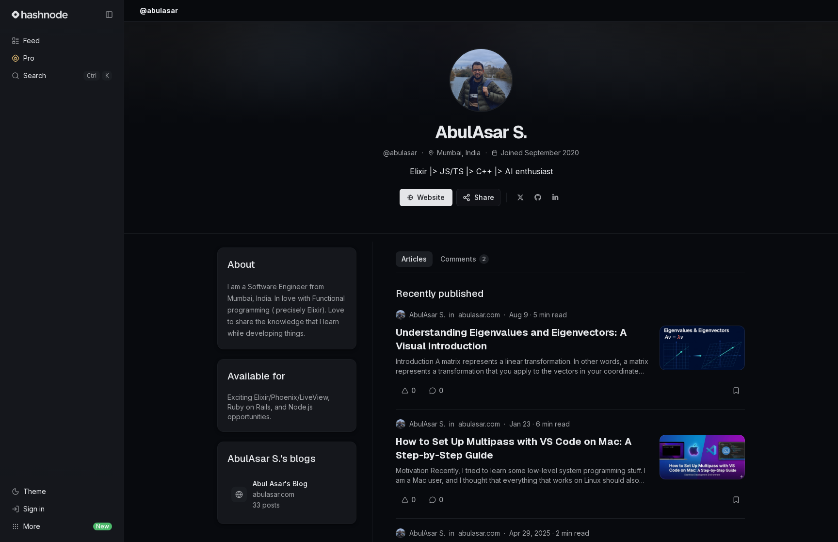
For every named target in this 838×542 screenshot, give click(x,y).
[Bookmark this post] (736, 390)
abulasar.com (479, 315)
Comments (463, 259)
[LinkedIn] (555, 197)
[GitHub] (538, 197)
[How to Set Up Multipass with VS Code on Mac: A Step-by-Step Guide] (702, 457)
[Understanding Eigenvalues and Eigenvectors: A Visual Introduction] (702, 348)
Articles (414, 259)
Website (431, 197)
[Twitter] (520, 197)
